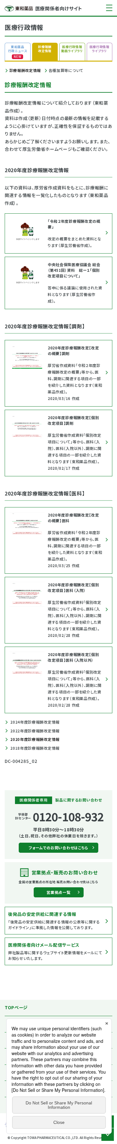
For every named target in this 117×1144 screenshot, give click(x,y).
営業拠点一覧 (58, 892)
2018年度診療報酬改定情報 (34, 748)
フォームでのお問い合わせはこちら (58, 847)
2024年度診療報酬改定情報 (34, 722)
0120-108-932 (68, 816)
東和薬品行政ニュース (17, 51)
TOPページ (16, 1007)
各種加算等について (66, 70)
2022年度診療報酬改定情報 (34, 730)
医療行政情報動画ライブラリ (72, 48)
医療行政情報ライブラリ (100, 48)
